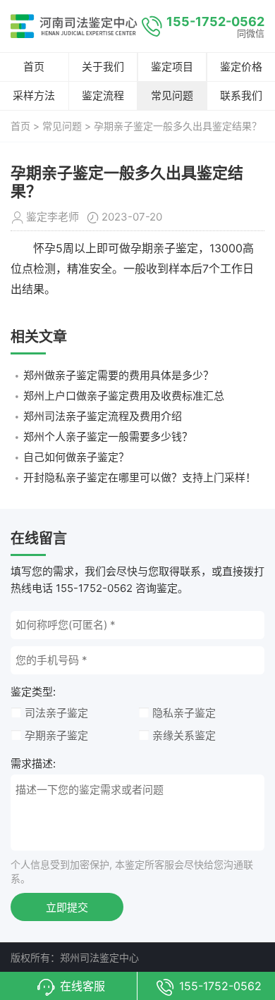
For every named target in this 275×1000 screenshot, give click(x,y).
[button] (69, 986)
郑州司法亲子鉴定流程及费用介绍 (102, 416)
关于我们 (103, 66)
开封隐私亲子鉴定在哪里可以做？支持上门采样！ (139, 477)
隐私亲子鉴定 (184, 713)
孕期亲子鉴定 (56, 735)
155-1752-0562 (215, 21)
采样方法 (34, 95)
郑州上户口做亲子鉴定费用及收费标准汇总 (123, 395)
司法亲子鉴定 (56, 713)
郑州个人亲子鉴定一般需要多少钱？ (107, 436)
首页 (33, 66)
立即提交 (67, 907)
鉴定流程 (103, 95)
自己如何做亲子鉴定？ (76, 457)
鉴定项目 (172, 66)
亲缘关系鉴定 (184, 735)
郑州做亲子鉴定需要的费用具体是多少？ (118, 375)
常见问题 (172, 95)
